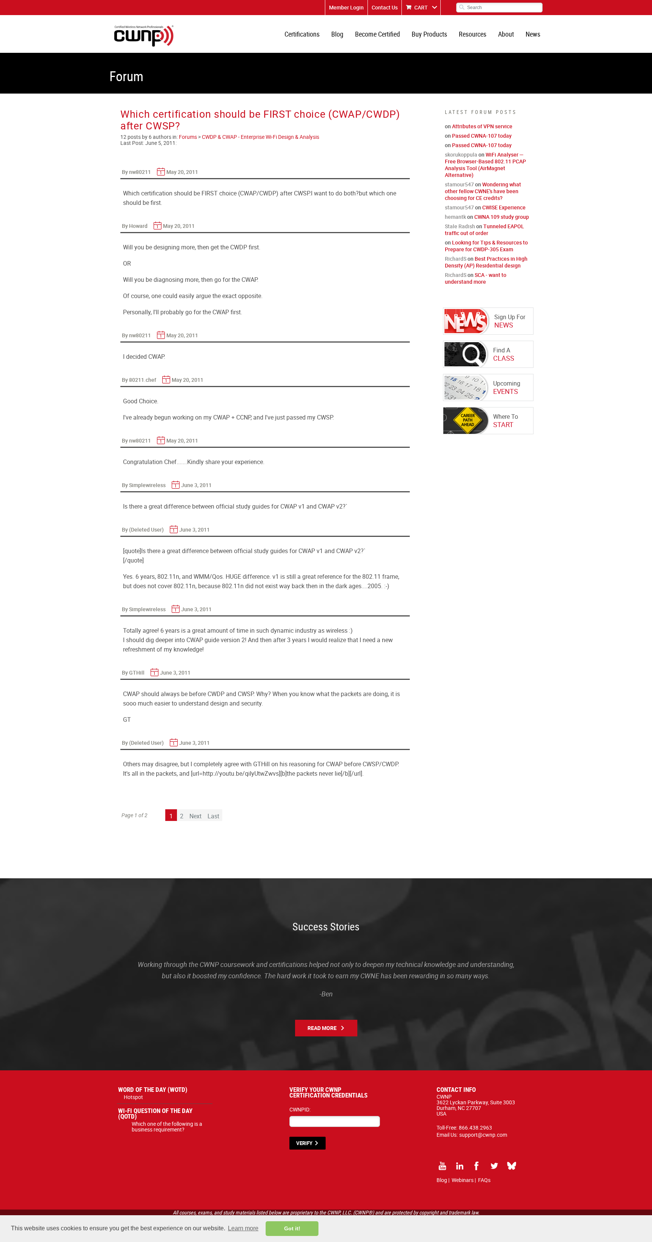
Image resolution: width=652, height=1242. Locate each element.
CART (421, 7)
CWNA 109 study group (501, 216)
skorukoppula (461, 154)
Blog (337, 33)
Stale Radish (460, 226)
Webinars (463, 1180)
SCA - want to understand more (475, 278)
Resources (472, 33)
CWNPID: (300, 1109)
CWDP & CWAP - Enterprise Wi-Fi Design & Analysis (260, 136)
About (506, 33)
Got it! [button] (292, 1228)
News (533, 33)
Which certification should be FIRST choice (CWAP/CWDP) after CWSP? (260, 119)
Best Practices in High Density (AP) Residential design (486, 262)
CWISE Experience (504, 207)
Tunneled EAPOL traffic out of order (484, 230)
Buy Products (429, 33)
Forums (188, 136)
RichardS (455, 258)
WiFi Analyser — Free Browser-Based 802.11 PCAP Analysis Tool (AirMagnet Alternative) (485, 164)
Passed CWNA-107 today (482, 135)
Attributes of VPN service (482, 126)
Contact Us (385, 7)
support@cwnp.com (483, 1134)
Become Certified (377, 33)
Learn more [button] (243, 1228)
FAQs (484, 1180)
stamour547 (459, 184)
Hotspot (133, 1097)
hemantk (455, 216)
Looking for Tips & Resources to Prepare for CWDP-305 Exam (486, 246)
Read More (322, 1027)
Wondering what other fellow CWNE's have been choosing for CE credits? (483, 191)
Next (195, 816)
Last (213, 816)
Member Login (346, 7)
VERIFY (304, 1143)
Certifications (302, 33)
